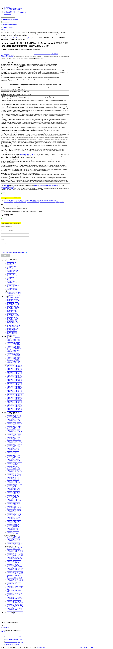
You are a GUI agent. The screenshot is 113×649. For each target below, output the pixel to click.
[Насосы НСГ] (47, 22)
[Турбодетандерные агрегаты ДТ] (47, 24)
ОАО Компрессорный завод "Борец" (22, 37)
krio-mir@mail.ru (5, 627)
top (92, 647)
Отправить (5, 255)
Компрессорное (9, 37)
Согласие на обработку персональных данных (13, 252)
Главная (3, 37)
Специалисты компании (7, 56)
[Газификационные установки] (47, 30)
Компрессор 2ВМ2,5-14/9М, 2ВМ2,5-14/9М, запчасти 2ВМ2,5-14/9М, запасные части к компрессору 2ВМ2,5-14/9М (34, 202)
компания (6, 54)
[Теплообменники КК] (47, 27)
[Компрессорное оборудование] (47, 19)
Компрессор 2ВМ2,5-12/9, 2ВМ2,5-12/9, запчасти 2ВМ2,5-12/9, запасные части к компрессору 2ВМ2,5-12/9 (32, 200)
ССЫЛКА (3, 631)
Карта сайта (83, 647)
